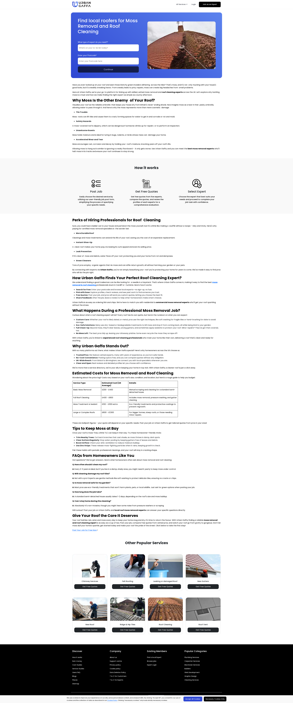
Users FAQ (76, 672)
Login (193, 4)
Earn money (77, 661)
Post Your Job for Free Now (84, 530)
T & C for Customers (118, 676)
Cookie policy (115, 669)
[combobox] (108, 47)
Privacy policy (115, 665)
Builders (187, 669)
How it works (77, 657)
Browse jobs (151, 661)
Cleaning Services (191, 680)
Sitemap (75, 684)
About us (113, 657)
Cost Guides (77, 665)
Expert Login (152, 665)
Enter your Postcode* (87, 55)
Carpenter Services (192, 661)
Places (74, 680)
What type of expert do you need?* (93, 42)
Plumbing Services (191, 657)
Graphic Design (190, 676)
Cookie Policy (112, 700)
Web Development (192, 672)
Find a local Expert (154, 657)
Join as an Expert (210, 4)
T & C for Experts (116, 680)
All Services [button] (181, 4)
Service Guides (78, 669)
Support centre (116, 661)
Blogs (74, 676)
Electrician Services (192, 665)
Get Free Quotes (89, 586)
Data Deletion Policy (118, 672)
